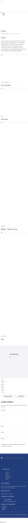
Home (2, 11)
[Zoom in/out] (10, 519)
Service (7, 474)
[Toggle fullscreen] (7, 519)
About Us (7, 472)
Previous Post (8, 396)
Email (2, 432)
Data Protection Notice (22, 514)
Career (7, 479)
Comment (3, 410)
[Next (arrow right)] (4, 521)
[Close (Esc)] (1, 519)
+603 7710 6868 (7, 499)
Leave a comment (16, 33)
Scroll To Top (3, 522)
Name (2, 426)
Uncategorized (8, 11)
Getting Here (8, 477)
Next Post (21, 396)
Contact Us (8, 475)
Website (2, 438)
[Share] (4, 519)
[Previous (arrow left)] (1, 521)
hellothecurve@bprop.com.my (10, 501)
